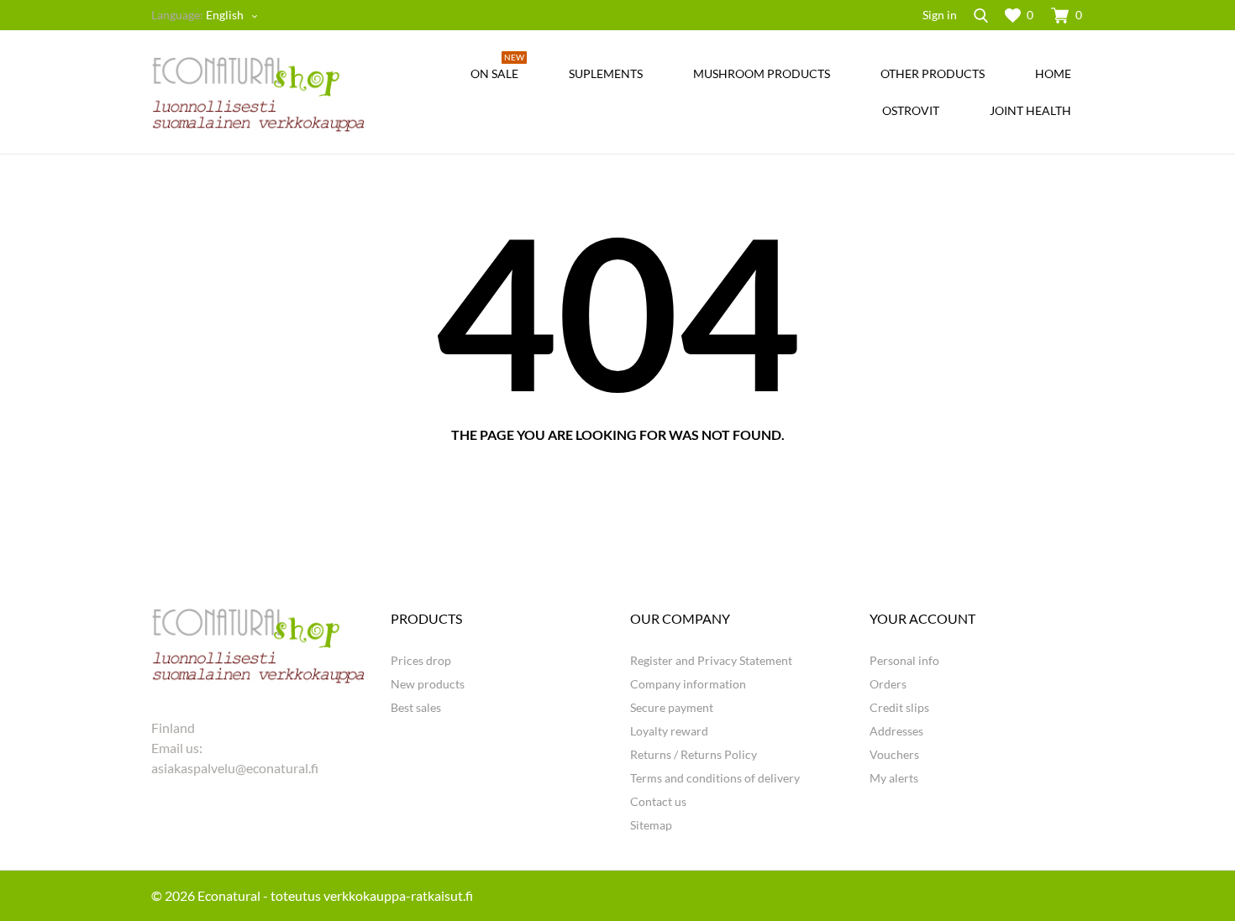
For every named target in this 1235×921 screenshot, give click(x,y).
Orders (888, 684)
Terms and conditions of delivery (715, 778)
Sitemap (651, 825)
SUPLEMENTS (606, 73)
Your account (922, 618)
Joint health (1030, 110)
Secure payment (671, 707)
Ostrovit (910, 110)
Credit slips (899, 707)
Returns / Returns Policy (693, 754)
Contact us (658, 801)
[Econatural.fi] (258, 94)
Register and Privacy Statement (711, 660)
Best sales (416, 707)
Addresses (896, 731)
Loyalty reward (669, 731)
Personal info (904, 660)
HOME (1053, 73)
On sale (497, 68)
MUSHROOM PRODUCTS (761, 73)
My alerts (894, 778)
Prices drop (421, 660)
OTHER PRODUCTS (932, 73)
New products (428, 684)
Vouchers (894, 754)
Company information (688, 684)
